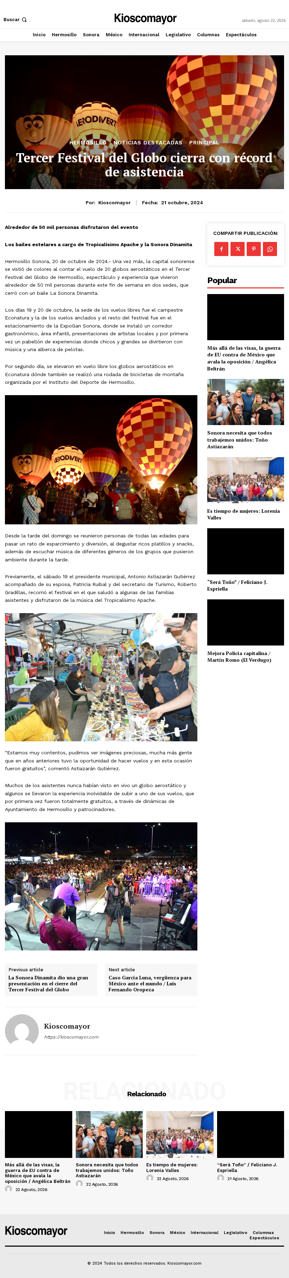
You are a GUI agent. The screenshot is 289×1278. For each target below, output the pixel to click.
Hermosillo (88, 142)
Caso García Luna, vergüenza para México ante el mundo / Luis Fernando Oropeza (150, 983)
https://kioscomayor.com (71, 1037)
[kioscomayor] (22, 1031)
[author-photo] (9, 1189)
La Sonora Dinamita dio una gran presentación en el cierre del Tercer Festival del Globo (48, 983)
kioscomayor (114, 202)
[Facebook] (221, 249)
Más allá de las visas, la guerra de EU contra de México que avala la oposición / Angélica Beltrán (244, 358)
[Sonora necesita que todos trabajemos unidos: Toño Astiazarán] (245, 402)
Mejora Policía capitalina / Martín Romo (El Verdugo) (239, 656)
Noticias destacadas (148, 142)
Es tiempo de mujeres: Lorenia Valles (243, 514)
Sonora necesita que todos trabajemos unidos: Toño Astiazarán (239, 439)
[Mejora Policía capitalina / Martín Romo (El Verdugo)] (245, 622)
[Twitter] (237, 249)
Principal (204, 142)
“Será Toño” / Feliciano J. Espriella (237, 585)
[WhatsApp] (270, 249)
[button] (16, 19)
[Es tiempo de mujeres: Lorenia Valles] (245, 480)
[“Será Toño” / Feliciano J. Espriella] (245, 551)
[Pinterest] (254, 249)
